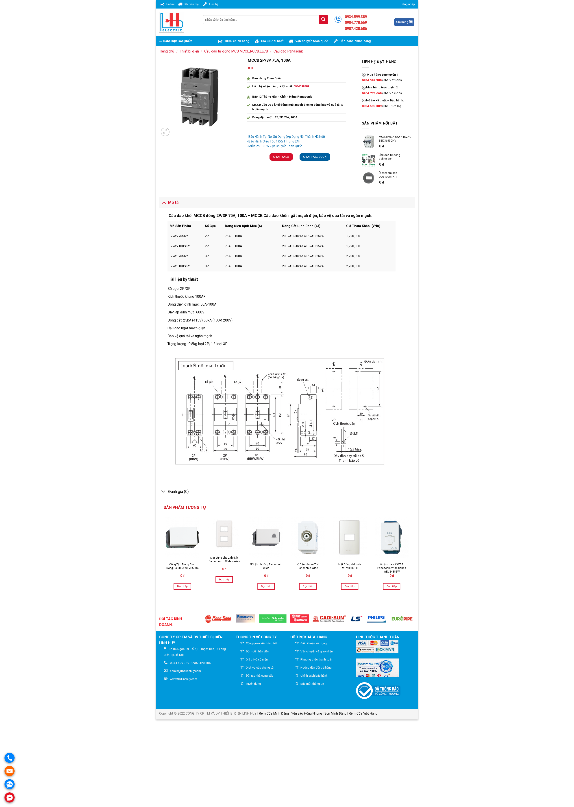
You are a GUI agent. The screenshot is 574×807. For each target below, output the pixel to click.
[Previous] (164, 554)
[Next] (410, 554)
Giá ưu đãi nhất (272, 41)
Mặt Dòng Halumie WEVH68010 (349, 566)
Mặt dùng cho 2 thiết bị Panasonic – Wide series (224, 559)
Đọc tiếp (182, 586)
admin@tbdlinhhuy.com (185, 671)
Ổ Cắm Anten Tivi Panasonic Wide (308, 566)
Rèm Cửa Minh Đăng (274, 713)
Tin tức (170, 4)
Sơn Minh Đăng (335, 713)
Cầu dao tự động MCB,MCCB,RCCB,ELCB (236, 51)
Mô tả (173, 202)
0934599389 (301, 86)
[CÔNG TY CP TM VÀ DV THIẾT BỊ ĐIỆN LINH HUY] (171, 22)
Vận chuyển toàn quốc (311, 41)
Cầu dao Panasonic (289, 51)
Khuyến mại (192, 4)
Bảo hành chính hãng (355, 41)
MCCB (199, 215)
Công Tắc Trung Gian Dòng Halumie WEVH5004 (182, 566)
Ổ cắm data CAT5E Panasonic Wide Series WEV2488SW (391, 568)
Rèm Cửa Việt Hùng (363, 713)
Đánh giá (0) (178, 491)
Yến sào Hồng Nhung (306, 713)
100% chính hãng (236, 41)
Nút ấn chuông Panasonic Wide (266, 566)
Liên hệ (213, 4)
